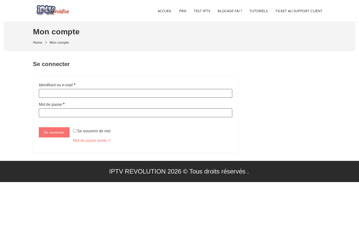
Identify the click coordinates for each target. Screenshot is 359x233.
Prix (182, 11)
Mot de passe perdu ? (91, 140)
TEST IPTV (202, 11)
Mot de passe (51, 104)
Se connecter (54, 132)
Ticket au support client (298, 11)
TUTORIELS (258, 11)
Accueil (165, 11)
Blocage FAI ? (230, 11)
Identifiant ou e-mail (57, 85)
